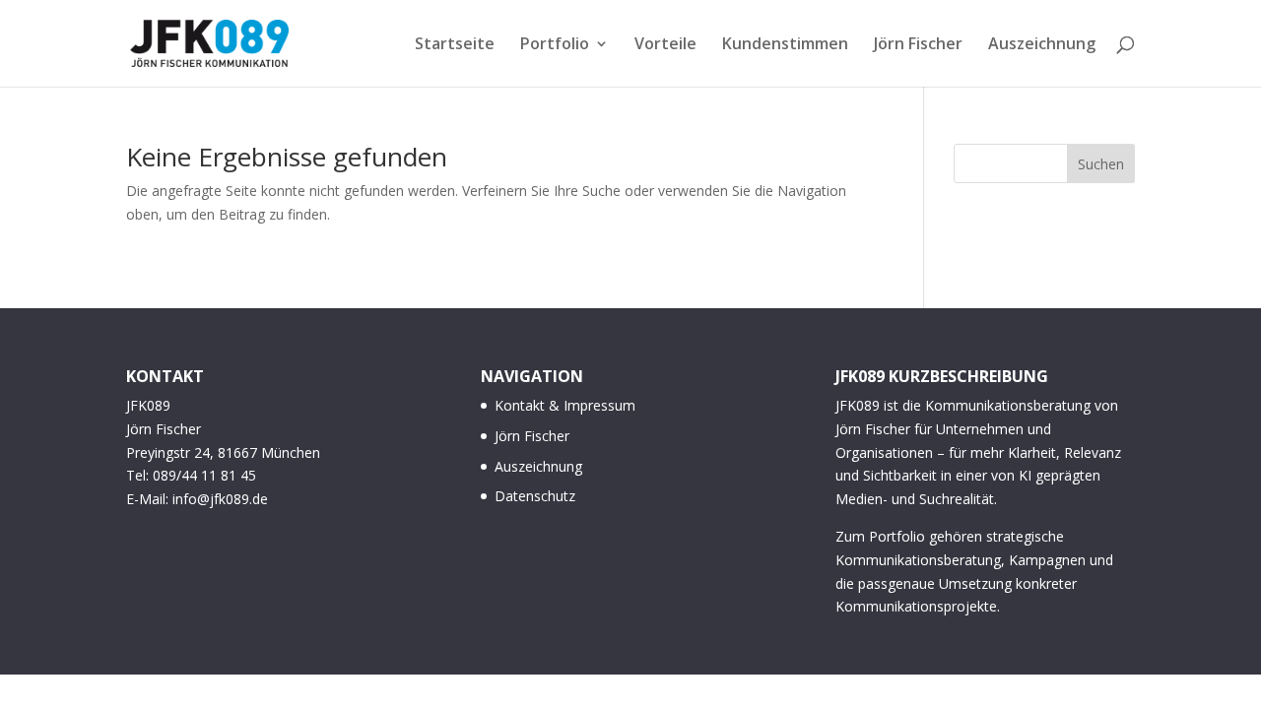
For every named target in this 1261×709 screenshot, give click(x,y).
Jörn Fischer (918, 45)
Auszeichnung (1041, 45)
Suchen (1101, 164)
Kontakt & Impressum (565, 405)
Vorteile (665, 45)
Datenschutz (535, 495)
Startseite (455, 45)
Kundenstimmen (785, 45)
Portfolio (554, 45)
